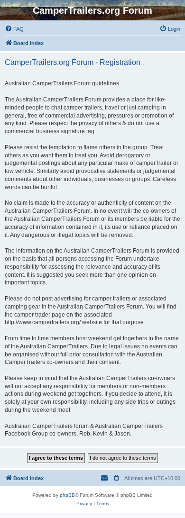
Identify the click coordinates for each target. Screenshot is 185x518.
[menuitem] (14, 29)
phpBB (67, 495)
